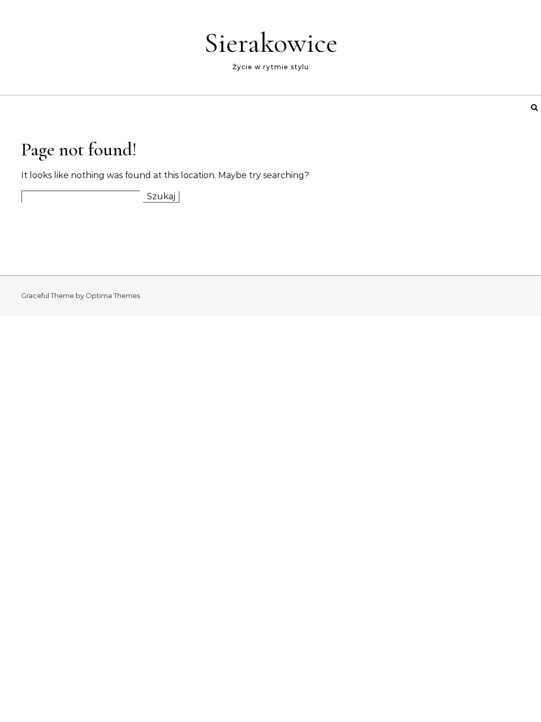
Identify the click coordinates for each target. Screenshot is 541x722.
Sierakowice (271, 42)
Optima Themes (113, 295)
